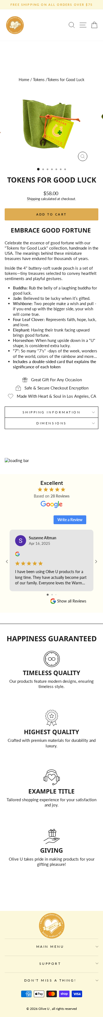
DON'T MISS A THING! (50, 980)
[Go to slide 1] (48, 595)
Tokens (38, 80)
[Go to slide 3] (55, 594)
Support (50, 963)
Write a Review (69, 519)
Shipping (33, 199)
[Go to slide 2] (52, 594)
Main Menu (50, 946)
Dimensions (51, 423)
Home (24, 80)
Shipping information (52, 412)
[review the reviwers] (17, 554)
